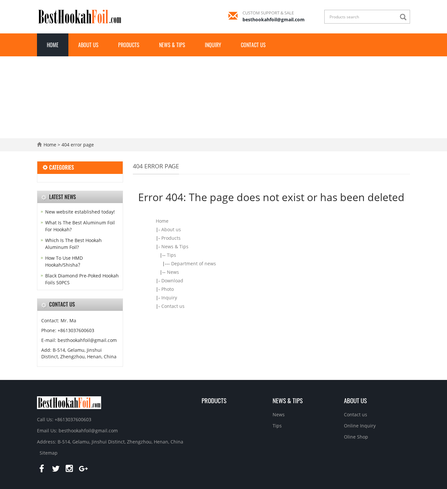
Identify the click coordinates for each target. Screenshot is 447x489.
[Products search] (405, 17)
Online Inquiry (360, 426)
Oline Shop (356, 437)
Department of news (193, 263)
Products (128, 45)
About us (88, 45)
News (173, 272)
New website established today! (80, 212)
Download (172, 280)
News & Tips (172, 45)
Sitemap (49, 453)
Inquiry (213, 45)
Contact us (253, 45)
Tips (171, 255)
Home (53, 45)
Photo (167, 289)
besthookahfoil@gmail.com (273, 19)
